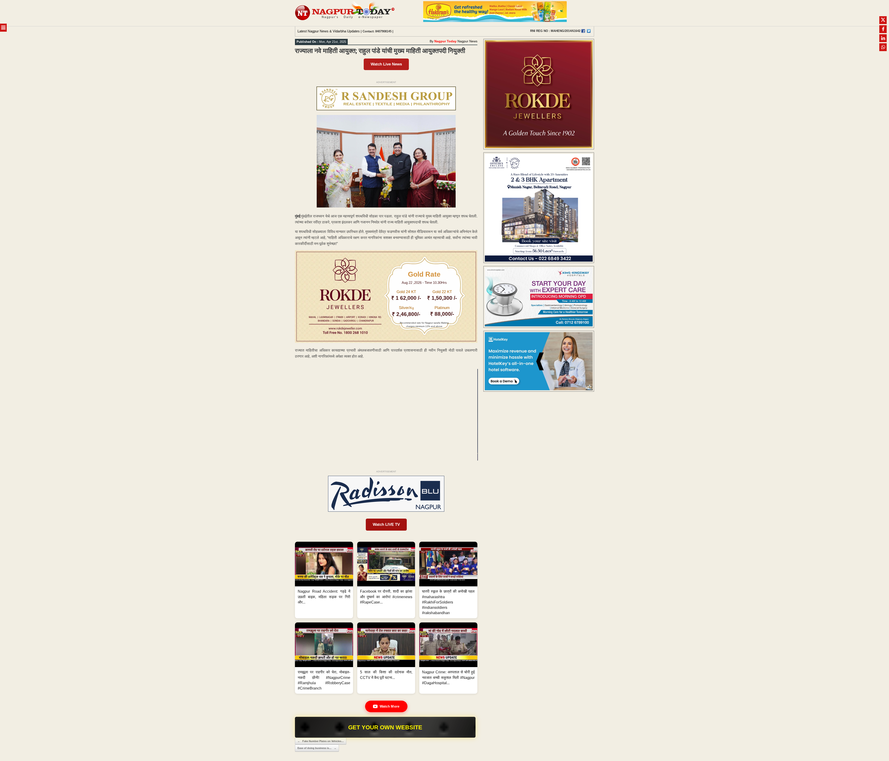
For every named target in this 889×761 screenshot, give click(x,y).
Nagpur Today (445, 41)
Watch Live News (386, 64)
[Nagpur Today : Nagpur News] (345, 13)
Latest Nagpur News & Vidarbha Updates (328, 31)
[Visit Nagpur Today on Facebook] (583, 31)
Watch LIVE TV (386, 524)
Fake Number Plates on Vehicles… (320, 741)
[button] (324, 580)
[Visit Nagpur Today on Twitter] (589, 31)
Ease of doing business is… (316, 748)
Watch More (390, 706)
